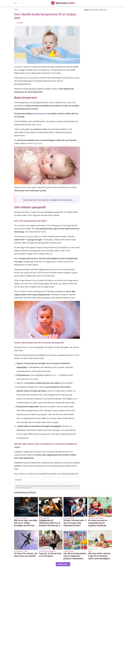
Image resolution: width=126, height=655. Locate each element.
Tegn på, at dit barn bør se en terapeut (50, 554)
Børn (90, 551)
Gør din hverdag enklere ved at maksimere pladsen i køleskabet (75, 556)
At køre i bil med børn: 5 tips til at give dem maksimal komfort (74, 523)
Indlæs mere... (63, 564)
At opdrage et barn (21, 551)
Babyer (16, 9)
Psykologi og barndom (47, 551)
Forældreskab (44, 518)
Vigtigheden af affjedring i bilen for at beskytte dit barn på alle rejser (50, 523)
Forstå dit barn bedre (96, 518)
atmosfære (37, 143)
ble (51, 254)
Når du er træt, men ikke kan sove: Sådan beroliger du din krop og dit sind (25, 523)
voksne (38, 124)
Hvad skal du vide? (20, 518)
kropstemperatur (39, 113)
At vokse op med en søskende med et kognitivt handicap (97, 523)
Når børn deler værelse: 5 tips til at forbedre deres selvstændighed (99, 556)
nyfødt (31, 78)
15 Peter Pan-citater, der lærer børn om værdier (26, 554)
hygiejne (30, 236)
